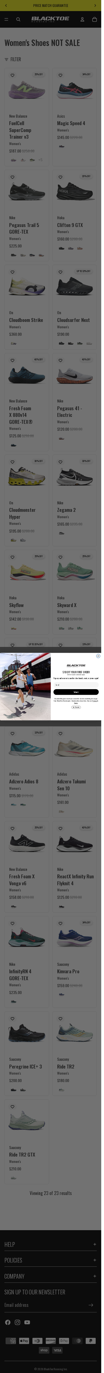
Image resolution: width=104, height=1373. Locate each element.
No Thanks (76, 707)
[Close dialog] (98, 656)
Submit (75, 692)
